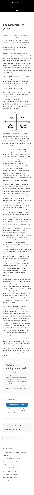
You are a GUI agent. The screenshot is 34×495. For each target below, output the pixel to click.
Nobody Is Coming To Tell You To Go (12, 458)
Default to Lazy (6, 481)
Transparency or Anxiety (12, 429)
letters (16, 212)
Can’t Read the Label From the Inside (12, 468)
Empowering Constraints (15, 426)
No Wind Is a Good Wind (9, 465)
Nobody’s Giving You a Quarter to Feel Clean (14, 452)
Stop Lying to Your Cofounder (10, 474)
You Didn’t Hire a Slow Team (9, 471)
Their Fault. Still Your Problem (10, 462)
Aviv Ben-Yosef (17, 2)
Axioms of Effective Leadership (10, 477)
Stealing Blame (6, 455)
